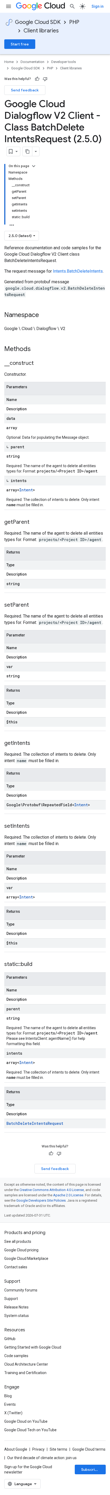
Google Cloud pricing (21, 1250)
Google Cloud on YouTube (26, 1421)
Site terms (58, 1449)
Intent (26, 489)
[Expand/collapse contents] (33, 166)
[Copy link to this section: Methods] (37, 349)
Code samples (16, 1356)
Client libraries (41, 30)
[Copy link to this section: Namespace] (44, 315)
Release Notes (16, 1307)
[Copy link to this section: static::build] (37, 964)
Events (10, 1404)
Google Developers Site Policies (41, 1200)
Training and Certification (25, 1373)
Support (11, 1298)
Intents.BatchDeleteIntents (78, 271)
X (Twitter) (13, 1413)
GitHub (9, 1339)
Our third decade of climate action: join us (42, 1458)
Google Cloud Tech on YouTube (30, 1430)
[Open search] (72, 6)
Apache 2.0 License (68, 1195)
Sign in (98, 6)
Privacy (38, 1449)
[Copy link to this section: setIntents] (35, 826)
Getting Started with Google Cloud (32, 1347)
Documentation (32, 62)
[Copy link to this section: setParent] (34, 605)
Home (9, 62)
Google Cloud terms (88, 1449)
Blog (8, 1396)
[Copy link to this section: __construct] (39, 363)
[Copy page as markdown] (27, 151)
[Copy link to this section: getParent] (34, 522)
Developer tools (63, 62)
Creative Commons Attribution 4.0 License (51, 1190)
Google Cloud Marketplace (26, 1258)
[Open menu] (8, 6)
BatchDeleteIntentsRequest (34, 1123)
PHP (74, 22)
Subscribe (90, 1469)
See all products (17, 1241)
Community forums (20, 1290)
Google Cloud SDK (38, 22)
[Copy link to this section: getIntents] (35, 743)
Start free (20, 44)
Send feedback (25, 90)
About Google (15, 1449)
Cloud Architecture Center (26, 1364)
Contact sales (15, 1267)
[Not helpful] (45, 79)
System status (16, 1316)
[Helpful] (37, 79)
